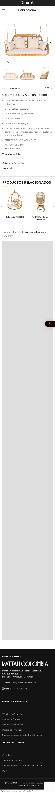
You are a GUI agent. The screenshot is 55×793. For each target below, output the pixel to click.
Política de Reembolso (12, 724)
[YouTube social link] (27, 2)
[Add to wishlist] (14, 210)
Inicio (5, 88)
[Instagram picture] (27, 266)
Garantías (7, 755)
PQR (4, 770)
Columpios (15, 88)
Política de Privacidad (12, 729)
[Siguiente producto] (51, 88)
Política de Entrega (11, 719)
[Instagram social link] (22, 2)
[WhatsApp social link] (32, 2)
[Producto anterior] (45, 88)
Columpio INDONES (14, 217)
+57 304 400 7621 (21, 688)
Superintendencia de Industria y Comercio (22, 735)
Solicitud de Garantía (12, 760)
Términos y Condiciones (13, 714)
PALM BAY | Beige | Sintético (40, 218)
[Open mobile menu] (3, 10)
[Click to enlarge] (8, 62)
